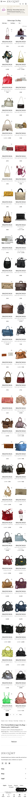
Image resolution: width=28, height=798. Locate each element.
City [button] (20, 23)
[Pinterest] (9, 763)
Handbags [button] (13, 23)
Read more (14, 741)
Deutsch (16, 785)
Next (20, 714)
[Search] (20, 4)
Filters (22, 789)
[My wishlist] (23, 4)
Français (10, 785)
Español (17, 787)
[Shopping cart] (26, 4)
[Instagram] (6, 763)
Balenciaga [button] (4, 23)
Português (11, 787)
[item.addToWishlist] (25, 52)
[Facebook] (2, 763)
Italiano (21, 785)
